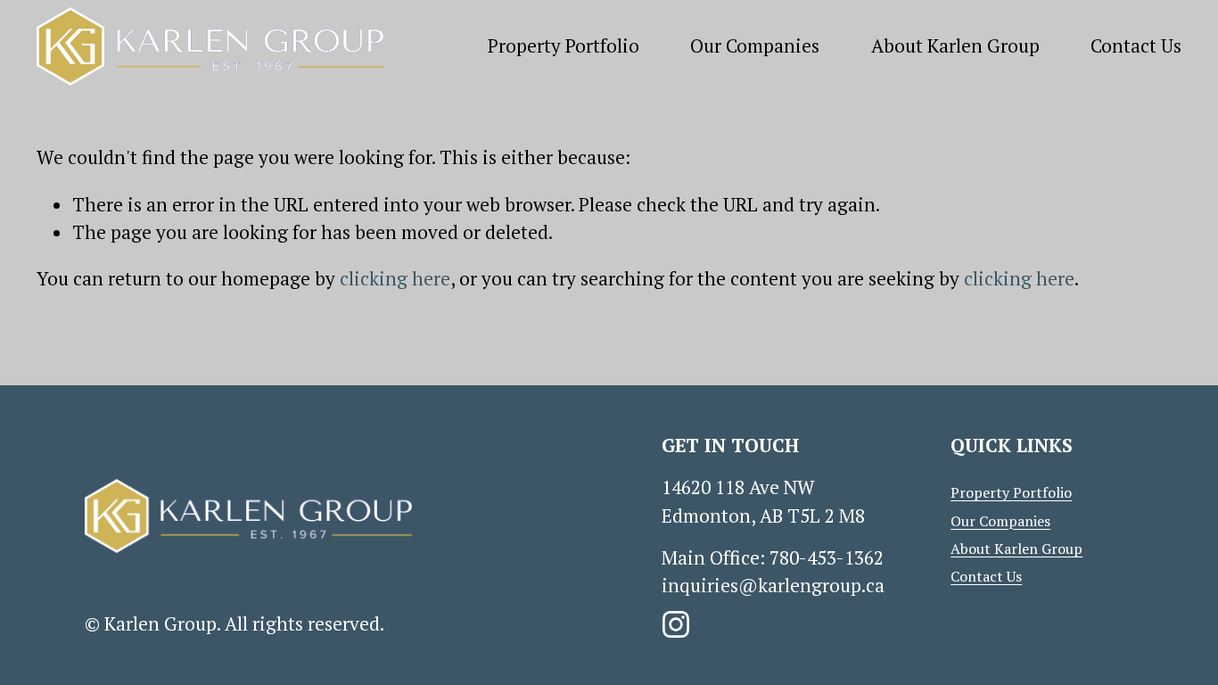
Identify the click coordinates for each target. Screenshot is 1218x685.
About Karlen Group (955, 45)
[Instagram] (676, 624)
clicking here (395, 278)
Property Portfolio (563, 45)
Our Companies (754, 45)
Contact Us (1135, 45)
